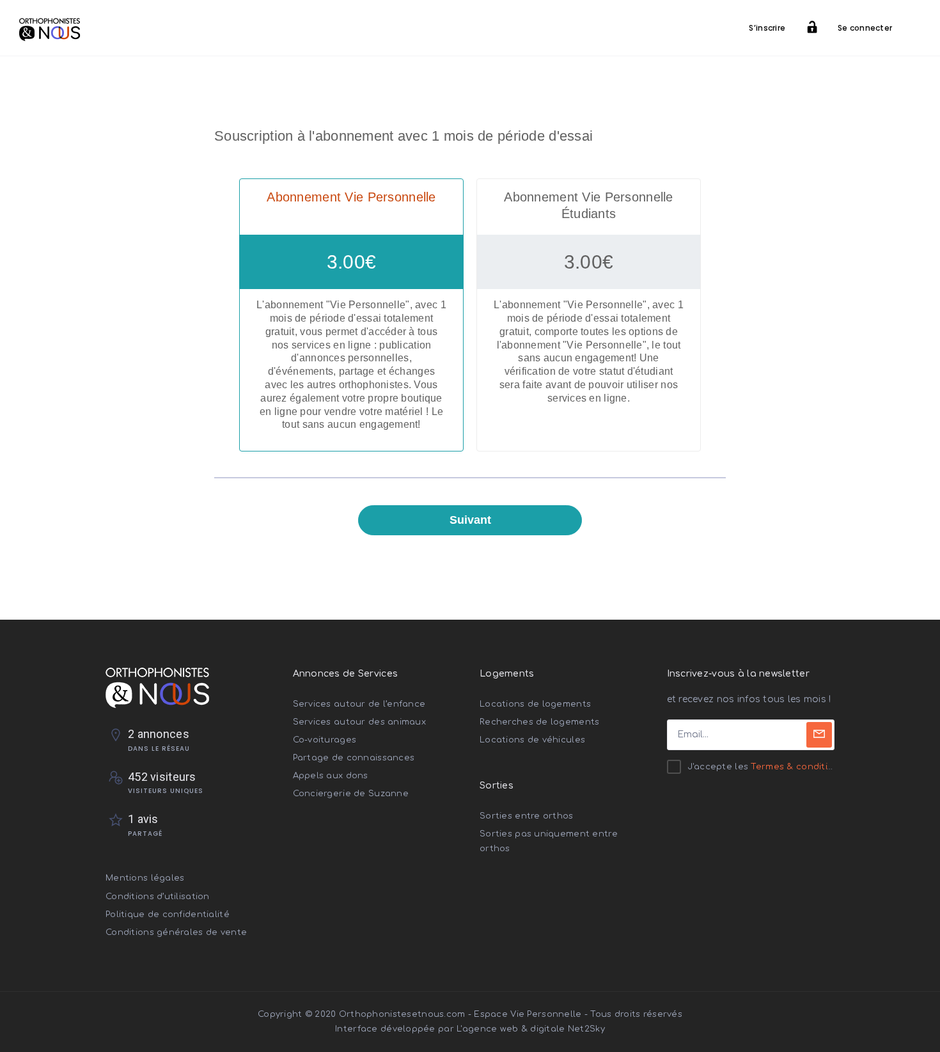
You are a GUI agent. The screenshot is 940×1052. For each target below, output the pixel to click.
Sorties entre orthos (527, 816)
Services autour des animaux (360, 722)
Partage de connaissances (354, 757)
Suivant (470, 520)
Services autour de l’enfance (359, 704)
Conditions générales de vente (176, 932)
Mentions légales (145, 878)
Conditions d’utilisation (158, 896)
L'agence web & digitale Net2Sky (531, 1029)
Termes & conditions (797, 766)
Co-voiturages (325, 739)
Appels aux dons (330, 775)
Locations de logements (535, 704)
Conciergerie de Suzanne (351, 793)
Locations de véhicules (532, 739)
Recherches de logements (539, 722)
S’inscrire (767, 27)
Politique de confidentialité (168, 914)
